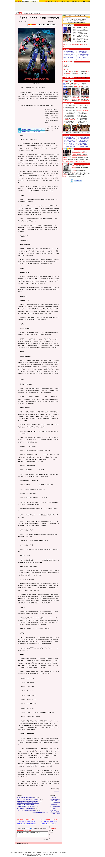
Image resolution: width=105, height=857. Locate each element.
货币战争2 (85, 84)
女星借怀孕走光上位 (67, 41)
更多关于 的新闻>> (40, 812)
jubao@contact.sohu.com (42, 855)
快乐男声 (87, 43)
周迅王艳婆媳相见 (76, 99)
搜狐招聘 (26, 852)
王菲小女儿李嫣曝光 (76, 132)
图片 (81, 15)
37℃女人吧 (83, 75)
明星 (65, 46)
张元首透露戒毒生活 (82, 122)
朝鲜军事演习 (78, 19)
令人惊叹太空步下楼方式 (83, 124)
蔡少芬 (84, 43)
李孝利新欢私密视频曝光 (82, 116)
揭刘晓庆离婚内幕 (76, 97)
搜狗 (38, 1)
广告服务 (30, 852)
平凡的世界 (80, 84)
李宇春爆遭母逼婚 (66, 99)
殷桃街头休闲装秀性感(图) (69, 109)
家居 (68, 1)
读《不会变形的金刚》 (81, 41)
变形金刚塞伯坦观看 (55, 802)
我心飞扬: (75, 36)
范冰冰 (74, 44)
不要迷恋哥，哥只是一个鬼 (81, 165)
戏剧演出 (65, 159)
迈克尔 (64, 66)
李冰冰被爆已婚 (76, 96)
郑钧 (82, 44)
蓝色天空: (75, 30)
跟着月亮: (75, 39)
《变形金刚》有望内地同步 (82, 35)
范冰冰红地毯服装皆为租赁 (69, 110)
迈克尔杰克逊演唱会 (55, 812)
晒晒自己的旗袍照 (71, 176)
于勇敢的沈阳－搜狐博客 (82, 27)
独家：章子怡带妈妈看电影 (82, 105)
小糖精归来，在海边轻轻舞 (81, 172)
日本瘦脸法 (82, 20)
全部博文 (64, 852)
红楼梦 (85, 83)
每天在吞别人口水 (67, 172)
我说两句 (88, 1)
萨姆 (68, 66)
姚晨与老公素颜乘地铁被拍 (69, 112)
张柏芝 (77, 44)
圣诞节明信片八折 (66, 100)
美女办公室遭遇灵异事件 (69, 116)
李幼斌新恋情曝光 (85, 97)
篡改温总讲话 (71, 20)
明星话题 (74, 157)
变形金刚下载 (54, 801)
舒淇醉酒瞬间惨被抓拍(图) (82, 112)
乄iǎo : (74, 33)
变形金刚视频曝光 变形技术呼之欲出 (25, 808)
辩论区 (52, 832)
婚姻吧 (73, 75)
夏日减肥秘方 (77, 20)
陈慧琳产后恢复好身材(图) (69, 107)
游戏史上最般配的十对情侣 (82, 121)
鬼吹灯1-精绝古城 (70, 84)
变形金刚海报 (54, 804)
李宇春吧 (74, 71)
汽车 (62, 1)
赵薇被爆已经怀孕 (66, 97)
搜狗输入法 (16, 852)
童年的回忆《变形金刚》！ (82, 36)
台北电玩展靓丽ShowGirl (69, 121)
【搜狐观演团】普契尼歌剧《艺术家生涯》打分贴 (77, 159)
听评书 (64, 83)
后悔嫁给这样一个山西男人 (81, 170)
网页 (72, 15)
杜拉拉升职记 (76, 83)
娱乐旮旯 (74, 169)
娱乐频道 (26, 13)
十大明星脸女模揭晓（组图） (82, 151)
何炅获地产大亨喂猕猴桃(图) (69, 105)
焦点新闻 (74, 165)
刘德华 (78, 43)
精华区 (52, 830)
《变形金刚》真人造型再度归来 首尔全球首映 (28, 803)
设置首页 (11, 852)
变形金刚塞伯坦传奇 (55, 799)
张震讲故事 (82, 83)
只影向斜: (75, 35)
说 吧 (71, 61)
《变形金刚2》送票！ (69, 122)
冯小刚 (81, 43)
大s (70, 44)
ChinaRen (26, 1)
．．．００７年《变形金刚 (81, 29)
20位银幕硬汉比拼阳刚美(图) (82, 157)
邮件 (79, 1)
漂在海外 (65, 174)
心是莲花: (75, 41)
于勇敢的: (75, 27)
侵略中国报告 (83, 22)
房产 (65, 1)
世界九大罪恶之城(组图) (81, 115)
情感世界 (74, 170)
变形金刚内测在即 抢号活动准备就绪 (25, 804)
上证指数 (65, 71)
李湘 (86, 44)
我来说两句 (49, 21)
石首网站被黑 (65, 20)
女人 (70, 1)
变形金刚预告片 (54, 797)
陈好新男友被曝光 (85, 100)
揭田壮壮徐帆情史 (67, 96)
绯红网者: (75, 32)
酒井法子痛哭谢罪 (85, 132)
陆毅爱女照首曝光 (85, 99)
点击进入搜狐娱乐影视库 (82, 119)
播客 (76, 1)
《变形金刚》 (79, 32)
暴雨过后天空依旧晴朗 (79, 176)
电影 (68, 44)
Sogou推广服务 (25, 843)
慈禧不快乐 (77, 22)
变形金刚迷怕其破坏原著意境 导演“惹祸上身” (27, 801)
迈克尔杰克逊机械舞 (55, 813)
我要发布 (19, 843)
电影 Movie (31, 13)
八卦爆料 (74, 152)
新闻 (70, 15)
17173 (30, 1)
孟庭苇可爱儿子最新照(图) (82, 118)
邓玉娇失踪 (73, 19)
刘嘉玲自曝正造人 (76, 100)
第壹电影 (74, 154)
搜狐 (23, 1)
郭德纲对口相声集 (70, 83)
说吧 (84, 15)
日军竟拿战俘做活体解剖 (69, 113)
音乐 (78, 15)
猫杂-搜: (74, 29)
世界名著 (75, 84)
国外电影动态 (37, 13)
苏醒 (80, 44)
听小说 (64, 84)
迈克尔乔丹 (53, 810)
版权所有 (51, 854)
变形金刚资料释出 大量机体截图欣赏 (25, 797)
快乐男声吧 (83, 71)
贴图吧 (65, 75)
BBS (84, 1)
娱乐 (53, 1)
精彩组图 (74, 155)
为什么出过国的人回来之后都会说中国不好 (76, 174)
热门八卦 (74, 151)
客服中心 (34, 852)
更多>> (88, 25)
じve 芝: (74, 38)
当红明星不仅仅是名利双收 (81, 169)
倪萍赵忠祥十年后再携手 (82, 109)
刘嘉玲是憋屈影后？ (67, 33)
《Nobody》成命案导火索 (69, 118)
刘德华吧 (74, 73)
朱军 (64, 44)
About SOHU (49, 852)
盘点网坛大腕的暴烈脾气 (69, 115)
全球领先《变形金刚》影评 (82, 39)
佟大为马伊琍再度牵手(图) (82, 107)
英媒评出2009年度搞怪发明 (82, 167)
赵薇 (66, 44)
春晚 (84, 44)
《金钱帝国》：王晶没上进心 (82, 154)
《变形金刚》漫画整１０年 (82, 30)
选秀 (72, 44)
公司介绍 (55, 852)
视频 (73, 1)
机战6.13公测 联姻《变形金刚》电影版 (26, 810)
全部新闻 (59, 852)
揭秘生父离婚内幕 (85, 96)
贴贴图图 (74, 167)
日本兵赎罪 (83, 19)
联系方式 (39, 852)
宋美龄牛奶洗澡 (66, 22)
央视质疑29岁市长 (66, 19)
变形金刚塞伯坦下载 (55, 806)
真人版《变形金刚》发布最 (81, 33)
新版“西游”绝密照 (67, 132)
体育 (49, 1)
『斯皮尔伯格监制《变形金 (81, 38)
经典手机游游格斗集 (78, 86)
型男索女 (74, 172)
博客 (81, 1)
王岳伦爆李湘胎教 (68, 124)
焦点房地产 (34, 1)
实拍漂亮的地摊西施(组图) (82, 113)
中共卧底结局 (72, 22)
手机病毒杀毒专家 (70, 86)
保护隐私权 (44, 852)
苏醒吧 (65, 73)
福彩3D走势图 (85, 86)
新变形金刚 (53, 808)
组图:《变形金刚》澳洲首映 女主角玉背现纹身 (28, 799)
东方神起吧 (83, 73)
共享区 (64, 86)
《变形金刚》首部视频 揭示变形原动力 (26, 806)
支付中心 (21, 852)
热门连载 (65, 161)
